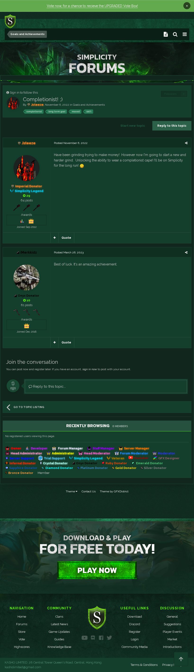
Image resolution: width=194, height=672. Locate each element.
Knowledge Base (59, 647)
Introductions (172, 647)
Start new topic (132, 125)
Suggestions (172, 624)
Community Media (135, 647)
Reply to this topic (171, 125)
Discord (134, 624)
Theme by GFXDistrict (114, 491)
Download (134, 616)
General (172, 616)
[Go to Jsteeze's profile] (13, 103)
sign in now (89, 369)
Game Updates (59, 631)
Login (135, 639)
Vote (22, 639)
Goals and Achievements (89, 104)
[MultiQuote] (54, 238)
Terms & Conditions (144, 665)
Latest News (59, 624)
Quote (66, 237)
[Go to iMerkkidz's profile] (26, 277)
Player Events (172, 631)
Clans (59, 616)
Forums (21, 624)
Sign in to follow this (24, 92)
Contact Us (89, 491)
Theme (71, 491)
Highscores (22, 647)
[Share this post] (186, 143)
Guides (59, 639)
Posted (71, 143)
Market (172, 639)
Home (22, 616)
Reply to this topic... (49, 386)
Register (135, 631)
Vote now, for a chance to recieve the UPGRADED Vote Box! (92, 6)
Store (21, 631)
